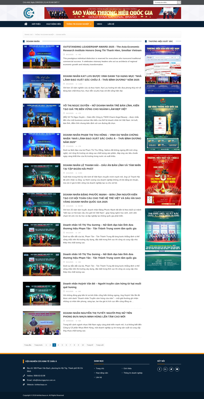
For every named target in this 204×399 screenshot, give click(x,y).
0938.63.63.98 (39, 376)
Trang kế (90, 345)
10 (83, 345)
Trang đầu (27, 345)
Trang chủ (28, 34)
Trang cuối (99, 345)
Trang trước (38, 345)
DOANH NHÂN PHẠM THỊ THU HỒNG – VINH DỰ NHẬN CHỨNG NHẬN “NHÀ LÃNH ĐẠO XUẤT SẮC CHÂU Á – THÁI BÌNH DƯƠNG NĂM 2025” (102, 138)
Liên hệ (111, 24)
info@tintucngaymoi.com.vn (44, 380)
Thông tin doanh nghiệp (77, 24)
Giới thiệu (36, 24)
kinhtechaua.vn (41, 385)
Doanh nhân (61, 34)
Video (99, 24)
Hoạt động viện (53, 24)
